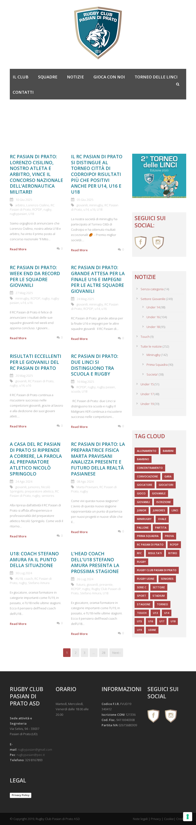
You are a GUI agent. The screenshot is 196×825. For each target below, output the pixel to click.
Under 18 (153, 327)
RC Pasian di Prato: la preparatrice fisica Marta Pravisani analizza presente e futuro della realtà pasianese (98, 459)
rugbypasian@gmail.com (35, 749)
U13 (155, 613)
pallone (143, 527)
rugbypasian (18, 214)
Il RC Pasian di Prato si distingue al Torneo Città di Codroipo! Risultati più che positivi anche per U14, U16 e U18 (96, 174)
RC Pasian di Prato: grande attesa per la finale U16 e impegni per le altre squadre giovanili (98, 279)
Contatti (23, 92)
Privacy (156, 819)
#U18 (19, 578)
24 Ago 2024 (24, 481)
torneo (162, 604)
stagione (143, 604)
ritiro (172, 553)
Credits (181, 819)
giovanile (159, 493)
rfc (139, 553)
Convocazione (147, 476)
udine (152, 630)
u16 (92, 209)
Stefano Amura (38, 583)
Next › (116, 652)
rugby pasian (106, 387)
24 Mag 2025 (85, 299)
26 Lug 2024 (85, 579)
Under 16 (153, 317)
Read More (18, 249)
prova (169, 536)
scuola (75, 391)
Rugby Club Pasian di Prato (156, 570)
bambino (143, 459)
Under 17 (147, 394)
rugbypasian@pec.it (31, 755)
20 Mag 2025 (24, 375)
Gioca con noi (109, 77)
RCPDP (37, 209)
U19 (139, 630)
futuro (80, 584)
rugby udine (145, 578)
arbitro (20, 205)
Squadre (47, 77)
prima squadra (147, 536)
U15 (139, 621)
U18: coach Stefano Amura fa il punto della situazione (34, 559)
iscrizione (163, 502)
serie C (141, 587)
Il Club (20, 77)
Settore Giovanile (153, 299)
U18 (31, 214)
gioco (141, 493)
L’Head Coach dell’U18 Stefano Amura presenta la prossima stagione (95, 562)
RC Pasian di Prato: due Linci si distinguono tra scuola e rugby (94, 365)
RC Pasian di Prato (41, 381)
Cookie (169, 819)
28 (103, 652)
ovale (162, 519)
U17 (161, 621)
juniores (34, 487)
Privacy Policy (20, 795)
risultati (155, 553)
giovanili (82, 205)
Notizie (75, 77)
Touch (145, 336)
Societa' (152, 374)
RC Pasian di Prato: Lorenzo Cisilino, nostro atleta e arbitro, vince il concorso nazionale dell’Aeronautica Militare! (36, 174)
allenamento (146, 451)
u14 (86, 209)
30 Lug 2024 (24, 573)
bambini (168, 451)
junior (141, 510)
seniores (48, 495)
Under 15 (147, 384)
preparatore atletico (39, 491)
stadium (158, 595)
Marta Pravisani (87, 487)
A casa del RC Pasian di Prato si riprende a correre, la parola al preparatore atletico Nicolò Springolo (36, 459)
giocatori (166, 484)
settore (159, 587)
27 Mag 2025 (24, 293)
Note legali (140, 819)
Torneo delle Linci (156, 77)
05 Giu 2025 (85, 199)
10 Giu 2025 (24, 199)
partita (160, 527)
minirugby (96, 205)
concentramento (150, 468)
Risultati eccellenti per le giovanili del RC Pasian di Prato (35, 362)
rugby (47, 209)
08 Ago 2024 (85, 481)
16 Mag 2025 (85, 381)
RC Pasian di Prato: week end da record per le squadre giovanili (35, 276)
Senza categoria (152, 289)
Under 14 (153, 307)
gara (167, 476)
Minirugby (153, 355)
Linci (175, 510)
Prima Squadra (157, 364)
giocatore (144, 484)
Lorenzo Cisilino (37, 205)
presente (106, 584)
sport (141, 595)
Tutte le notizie (151, 346)
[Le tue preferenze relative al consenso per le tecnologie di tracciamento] (187, 816)
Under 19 (147, 404)
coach (28, 578)
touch (142, 613)
